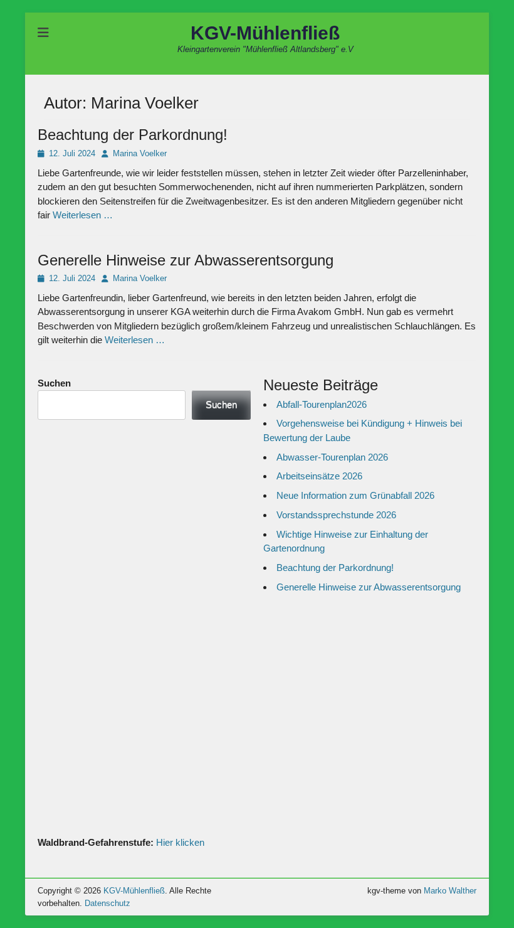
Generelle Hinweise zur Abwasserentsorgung (185, 260)
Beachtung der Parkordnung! (133, 134)
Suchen (54, 383)
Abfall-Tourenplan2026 (321, 404)
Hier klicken (180, 842)
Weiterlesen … (83, 215)
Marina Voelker (140, 153)
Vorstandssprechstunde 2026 (336, 514)
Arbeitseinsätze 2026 (319, 476)
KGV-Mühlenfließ (265, 33)
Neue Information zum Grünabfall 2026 (355, 495)
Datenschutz (107, 903)
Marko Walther (450, 890)
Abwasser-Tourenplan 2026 (332, 457)
